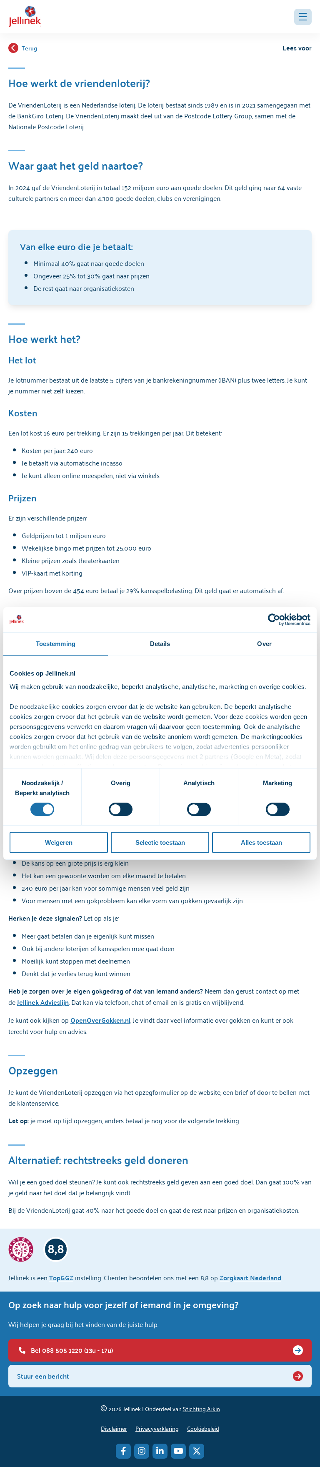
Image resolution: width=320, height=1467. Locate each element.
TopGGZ (61, 1278)
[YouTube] (178, 1451)
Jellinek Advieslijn (43, 1002)
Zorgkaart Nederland (250, 1278)
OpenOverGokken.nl (100, 1020)
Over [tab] (264, 643)
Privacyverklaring (157, 1428)
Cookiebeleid (203, 1428)
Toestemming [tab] (55, 643)
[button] (303, 17)
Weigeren (58, 842)
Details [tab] (160, 643)
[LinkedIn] (160, 1451)
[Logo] (25, 16)
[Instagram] (141, 1451)
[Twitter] (196, 1451)
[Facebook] (123, 1451)
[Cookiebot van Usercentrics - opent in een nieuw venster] (274, 619)
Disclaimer (114, 1428)
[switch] (120, 809)
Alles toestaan (261, 842)
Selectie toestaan (160, 842)
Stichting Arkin (201, 1408)
